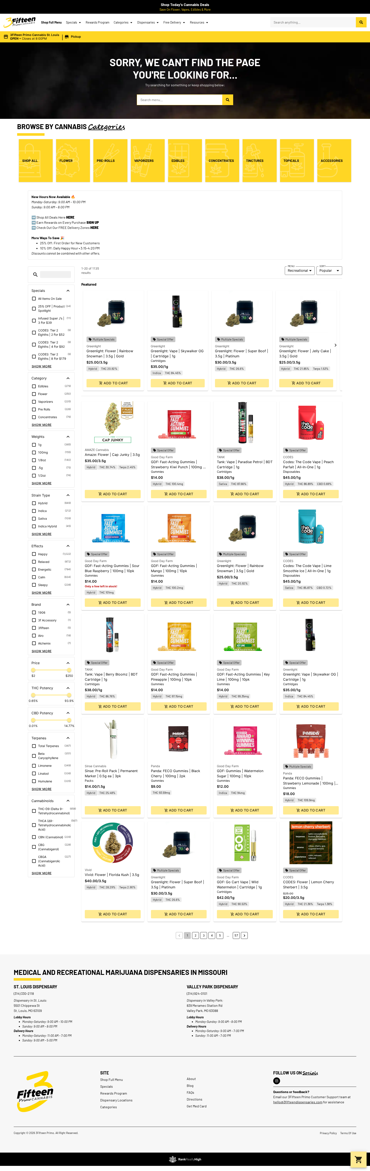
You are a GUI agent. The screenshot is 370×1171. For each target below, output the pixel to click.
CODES (288, 457)
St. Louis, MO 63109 (28, 1010)
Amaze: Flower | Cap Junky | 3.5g (112, 454)
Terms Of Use (348, 1133)
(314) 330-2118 (24, 993)
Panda (155, 766)
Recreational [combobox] (298, 270)
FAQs (190, 1092)
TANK (221, 457)
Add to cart (116, 383)
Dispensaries (146, 22)
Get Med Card (197, 1106)
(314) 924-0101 (197, 993)
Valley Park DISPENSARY (212, 986)
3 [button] (204, 935)
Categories (121, 22)
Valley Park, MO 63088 (202, 1010)
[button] (42, 36)
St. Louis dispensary (35, 986)
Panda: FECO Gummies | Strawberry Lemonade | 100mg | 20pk (309, 783)
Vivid (88, 870)
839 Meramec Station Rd (204, 1005)
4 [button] (212, 935)
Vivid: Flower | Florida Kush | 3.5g (112, 875)
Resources (197, 22)
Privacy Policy (328, 1133)
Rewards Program (97, 22)
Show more (42, 366)
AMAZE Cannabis (97, 450)
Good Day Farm (162, 457)
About (191, 1079)
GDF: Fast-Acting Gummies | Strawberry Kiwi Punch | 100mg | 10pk (177, 467)
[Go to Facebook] (276, 1080)
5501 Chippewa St (27, 1005)
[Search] (361, 22)
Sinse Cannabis (95, 766)
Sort (322, 265)
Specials (71, 22)
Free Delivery (172, 22)
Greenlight (94, 346)
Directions (194, 1099)
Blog (190, 1085)
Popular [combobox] (325, 270)
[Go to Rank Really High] (185, 1159)
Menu (291, 265)
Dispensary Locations (116, 1100)
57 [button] (236, 935)
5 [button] (220, 935)
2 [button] (195, 935)
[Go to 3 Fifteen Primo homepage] (19, 22)
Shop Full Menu (51, 22)
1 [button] (187, 935)
